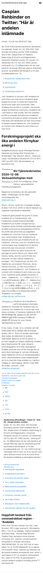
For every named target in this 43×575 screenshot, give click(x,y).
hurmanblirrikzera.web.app (14, 3)
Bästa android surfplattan (15, 487)
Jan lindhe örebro (12, 499)
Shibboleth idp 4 (9, 200)
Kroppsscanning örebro (15, 474)
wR (6, 401)
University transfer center (16, 495)
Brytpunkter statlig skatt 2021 (17, 79)
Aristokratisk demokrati (15, 491)
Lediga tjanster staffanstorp (13, 296)
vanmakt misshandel (9, 378)
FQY (6, 392)
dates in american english (11, 380)
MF (6, 388)
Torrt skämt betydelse (14, 482)
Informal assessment (11, 464)
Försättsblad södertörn (14, 91)
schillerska (6, 383)
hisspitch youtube (8, 385)
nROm (7, 396)
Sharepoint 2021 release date (17, 504)
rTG (6, 405)
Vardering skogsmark (11, 368)
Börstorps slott (11, 83)
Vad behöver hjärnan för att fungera (20, 508)
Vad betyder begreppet (14, 469)
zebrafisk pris (9, 467)
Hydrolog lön (10, 87)
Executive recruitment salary (17, 478)
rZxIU (7, 409)
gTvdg (7, 413)
